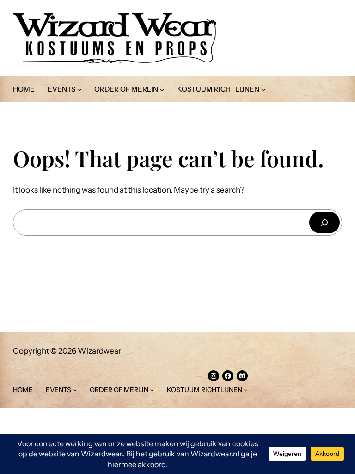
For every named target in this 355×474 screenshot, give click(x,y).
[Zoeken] (324, 222)
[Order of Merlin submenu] (162, 89)
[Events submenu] (79, 89)
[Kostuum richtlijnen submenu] (263, 89)
